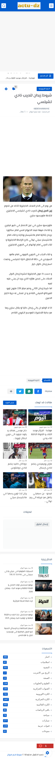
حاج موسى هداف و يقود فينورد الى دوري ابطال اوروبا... (16, 434)
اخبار (27, 656)
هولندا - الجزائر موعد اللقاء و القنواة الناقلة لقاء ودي (19, 76)
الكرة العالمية (27, 704)
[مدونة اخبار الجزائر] (29, 5)
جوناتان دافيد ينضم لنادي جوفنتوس (17, 466)
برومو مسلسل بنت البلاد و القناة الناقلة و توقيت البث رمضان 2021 (18, 616)
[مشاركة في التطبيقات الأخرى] (11, 391)
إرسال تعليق (42, 524)
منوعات (27, 731)
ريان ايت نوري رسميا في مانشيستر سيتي (15, 496)
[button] (38, 391)
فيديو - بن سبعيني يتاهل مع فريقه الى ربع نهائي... (40, 497)
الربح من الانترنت (27, 672)
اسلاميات (27, 662)
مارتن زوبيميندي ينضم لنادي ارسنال (41, 466)
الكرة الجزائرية (27, 699)
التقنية (27, 667)
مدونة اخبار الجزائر (14, 755)
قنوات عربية (27, 726)
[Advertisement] (27, 41)
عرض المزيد (9, 402)
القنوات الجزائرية (27, 688)
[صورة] (43, 572)
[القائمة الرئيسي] (51, 5)
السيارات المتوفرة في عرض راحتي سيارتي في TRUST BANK (18, 573)
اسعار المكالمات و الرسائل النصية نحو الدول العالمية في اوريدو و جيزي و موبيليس (18, 632)
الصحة (27, 678)
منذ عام (47, 460)
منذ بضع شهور (44, 427)
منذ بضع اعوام (25, 568)
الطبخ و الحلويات (27, 683)
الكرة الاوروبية (44, 88)
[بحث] (3, 5)
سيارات (27, 720)
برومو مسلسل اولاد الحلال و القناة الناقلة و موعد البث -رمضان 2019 (19, 588)
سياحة (27, 715)
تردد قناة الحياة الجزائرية (23, 601)
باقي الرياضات (27, 710)
